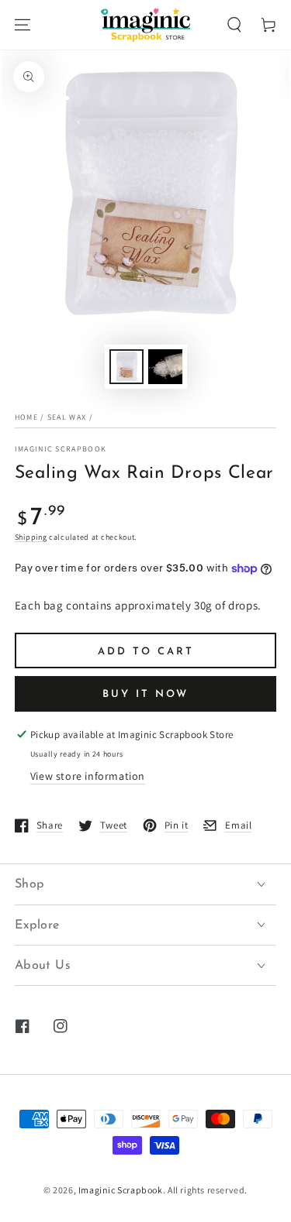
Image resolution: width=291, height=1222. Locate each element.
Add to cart (146, 652)
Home (26, 417)
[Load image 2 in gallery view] (165, 366)
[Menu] (22, 25)
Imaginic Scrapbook (60, 449)
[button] (234, 25)
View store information (87, 776)
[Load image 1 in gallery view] (126, 366)
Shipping (31, 537)
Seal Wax (66, 417)
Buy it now (145, 694)
